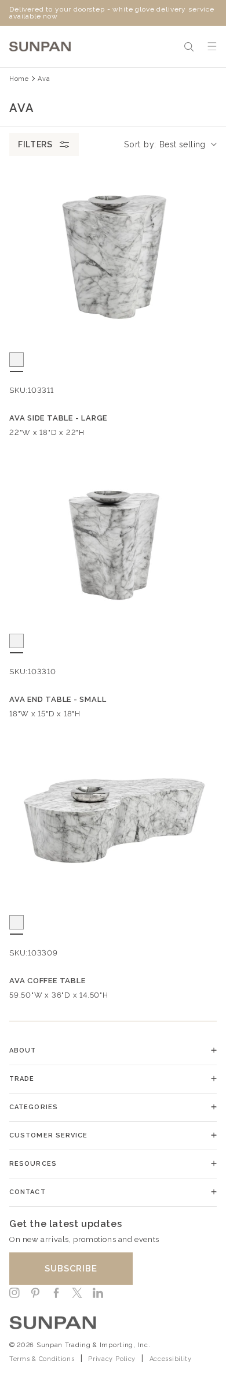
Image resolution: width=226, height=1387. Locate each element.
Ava (44, 79)
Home (19, 79)
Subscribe (71, 1268)
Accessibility (171, 1359)
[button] (189, 46)
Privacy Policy (112, 1359)
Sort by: (140, 144)
